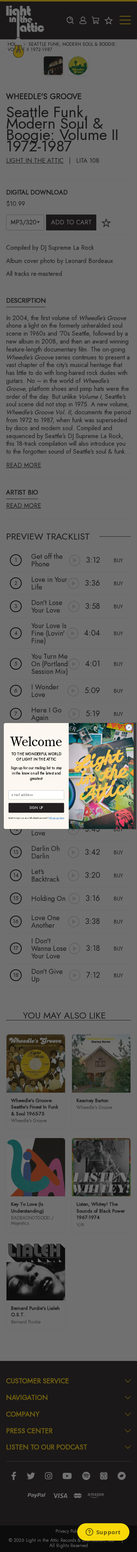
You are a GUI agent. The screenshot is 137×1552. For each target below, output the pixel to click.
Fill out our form (56, 818)
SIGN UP (36, 807)
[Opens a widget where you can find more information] (103, 1532)
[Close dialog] (129, 728)
